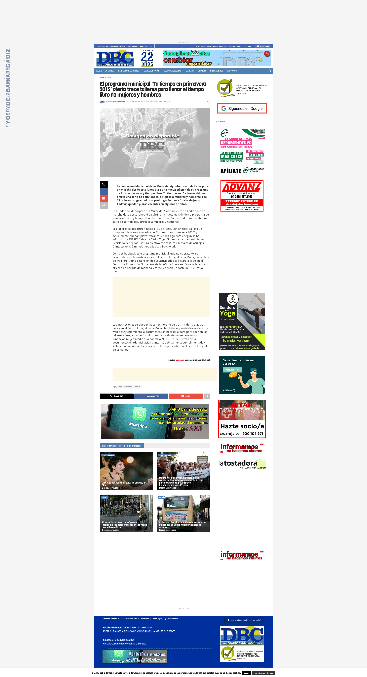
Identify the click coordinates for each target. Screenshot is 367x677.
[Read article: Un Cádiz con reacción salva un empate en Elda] (126, 471)
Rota (249, 46)
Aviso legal (157, 618)
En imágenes (216, 70)
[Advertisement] (183, 20)
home (102, 77)
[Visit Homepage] (126, 58)
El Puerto (231, 46)
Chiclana (222, 46)
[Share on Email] (104, 198)
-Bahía (105, 497)
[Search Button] (270, 71)
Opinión (202, 70)
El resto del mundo (128, 70)
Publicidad (145, 618)
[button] (244, 620)
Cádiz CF (190, 70)
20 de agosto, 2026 (168, 488)
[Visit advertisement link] (217, 58)
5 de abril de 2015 (137, 101)
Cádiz (197, 46)
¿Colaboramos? (171, 618)
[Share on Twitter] (104, 184)
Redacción (120, 101)
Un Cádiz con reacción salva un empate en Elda (124, 484)
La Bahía (109, 70)
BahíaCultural (151, 70)
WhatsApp (264, 46)
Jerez (203, 46)
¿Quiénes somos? (110, 618)
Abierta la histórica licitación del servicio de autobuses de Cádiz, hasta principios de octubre (182, 525)
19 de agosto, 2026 (168, 530)
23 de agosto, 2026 (111, 488)
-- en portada (108, 455)
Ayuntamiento (125, 387)
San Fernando (212, 46)
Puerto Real (241, 46)
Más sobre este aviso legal (261, 673)
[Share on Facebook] (104, 191)
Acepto (286, 673)
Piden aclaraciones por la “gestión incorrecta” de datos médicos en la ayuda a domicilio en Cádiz (124, 525)
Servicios (232, 70)
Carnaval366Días (172, 70)
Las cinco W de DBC (129, 618)
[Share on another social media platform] (104, 205)
